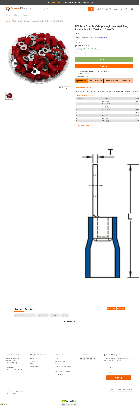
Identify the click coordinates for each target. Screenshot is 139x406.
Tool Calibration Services (62, 371)
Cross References (95, 81)
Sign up (118, 377)
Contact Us (33, 358)
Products (16, 15)
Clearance (26, 15)
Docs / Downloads (111, 81)
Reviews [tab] (18, 309)
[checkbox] (64, 315)
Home (8, 15)
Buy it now (104, 66)
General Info (34, 361)
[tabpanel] (69, 327)
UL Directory (59, 374)
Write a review (121, 308)
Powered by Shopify (11, 393)
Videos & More (126, 81)
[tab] (30, 309)
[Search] (91, 9)
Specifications (81, 81)
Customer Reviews (61, 361)
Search (8, 388)
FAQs (32, 364)
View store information (83, 76)
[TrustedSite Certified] (69, 402)
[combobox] (58, 9)
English (111, 390)
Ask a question (111, 308)
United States (124, 390)
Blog (56, 358)
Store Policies (34, 366)
